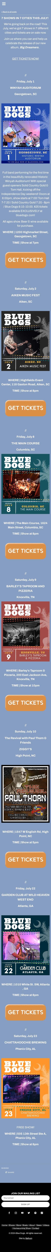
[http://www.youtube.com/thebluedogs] (22, 1213)
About (32, 1225)
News (39, 1225)
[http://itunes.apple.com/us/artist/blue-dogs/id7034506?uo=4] (42, 1213)
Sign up (25, 1204)
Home (4, 1225)
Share (11, 1172)
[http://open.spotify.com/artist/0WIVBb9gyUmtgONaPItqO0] (35, 1213)
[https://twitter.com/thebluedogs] (29, 1213)
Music (25, 1225)
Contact (35, 1228)
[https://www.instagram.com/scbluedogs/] (16, 1213)
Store (18, 1225)
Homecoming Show (22, 1228)
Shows (12, 1225)
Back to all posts (9, 12)
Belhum (28, 1238)
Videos (46, 1225)
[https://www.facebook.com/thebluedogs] (9, 1213)
